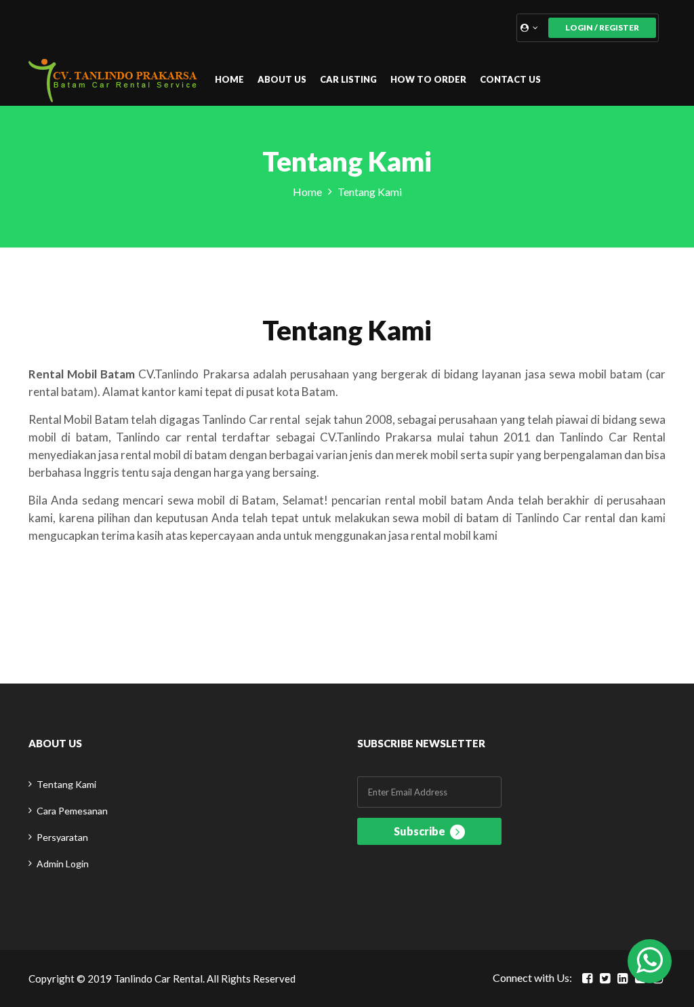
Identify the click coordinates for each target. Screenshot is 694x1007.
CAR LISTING (348, 79)
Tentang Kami (66, 784)
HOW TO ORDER (428, 79)
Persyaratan (62, 837)
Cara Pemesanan (72, 810)
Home (307, 191)
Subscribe (420, 831)
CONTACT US (510, 79)
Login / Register (602, 27)
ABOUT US (282, 79)
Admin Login (63, 863)
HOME (229, 79)
